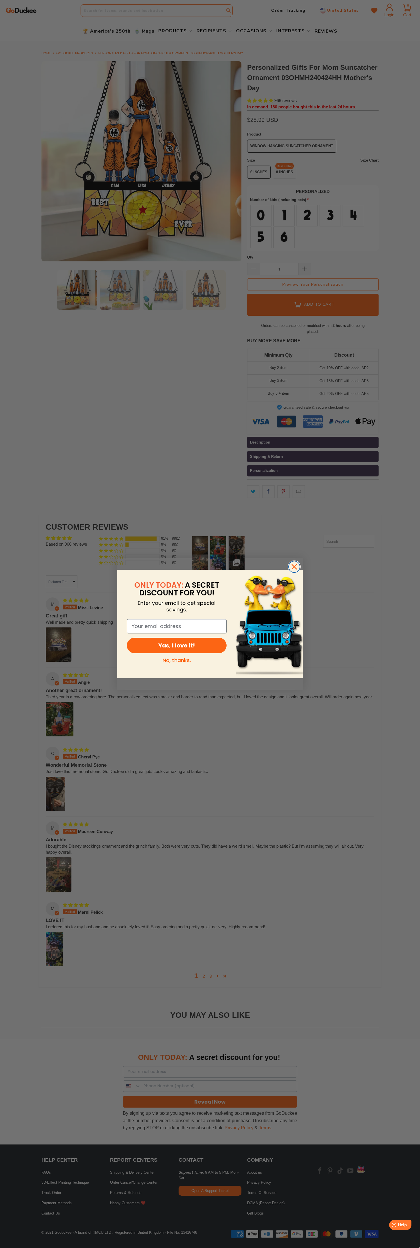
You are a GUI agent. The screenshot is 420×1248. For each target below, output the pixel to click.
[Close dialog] (294, 567)
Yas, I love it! (176, 645)
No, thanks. (177, 660)
